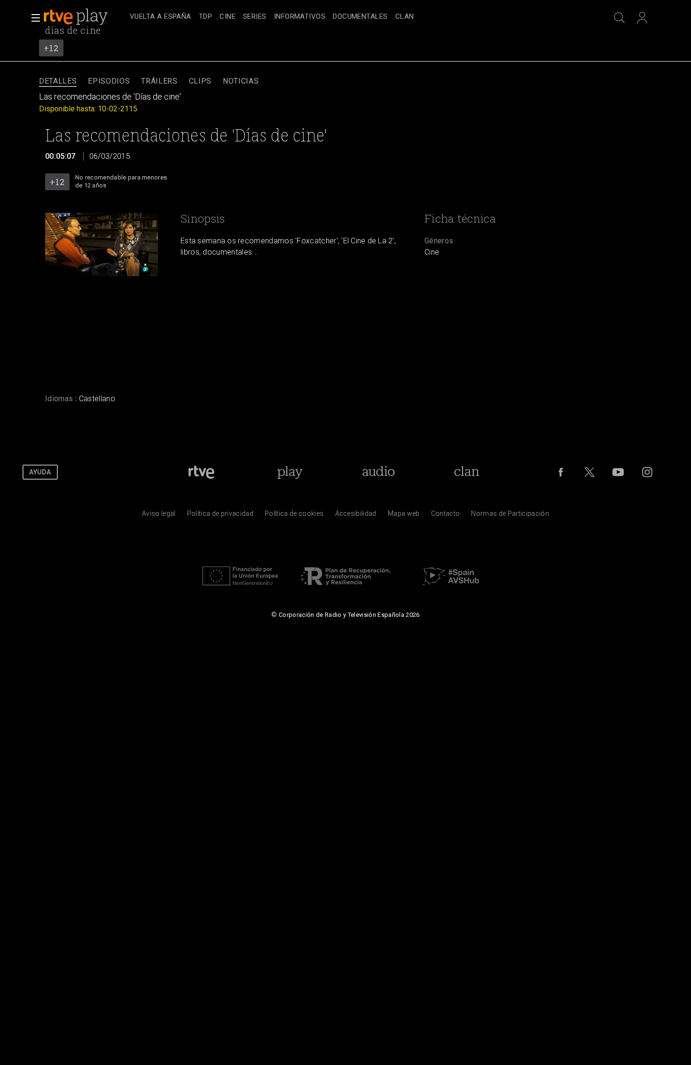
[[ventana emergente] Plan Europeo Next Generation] (240, 587)
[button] (33, 18)
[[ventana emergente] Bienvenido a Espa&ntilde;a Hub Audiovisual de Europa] (451, 587)
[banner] (84, 17)
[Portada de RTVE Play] (76, 17)
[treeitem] (160, 17)
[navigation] (356, 17)
